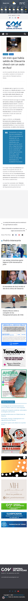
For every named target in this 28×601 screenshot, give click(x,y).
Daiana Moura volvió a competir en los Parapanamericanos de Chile (13, 313)
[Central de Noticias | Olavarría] (3, 34)
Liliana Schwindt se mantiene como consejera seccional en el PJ (13, 230)
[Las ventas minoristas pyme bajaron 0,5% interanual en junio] (14, 245)
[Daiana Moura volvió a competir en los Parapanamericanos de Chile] (14, 296)
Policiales (5, 54)
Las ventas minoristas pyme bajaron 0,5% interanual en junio (13, 262)
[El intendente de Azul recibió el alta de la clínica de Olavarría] (14, 271)
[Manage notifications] (3, 597)
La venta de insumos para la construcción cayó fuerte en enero (14, 224)
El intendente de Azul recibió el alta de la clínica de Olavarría (14, 287)
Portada (11, 54)
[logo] (14, 568)
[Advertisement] (14, 204)
